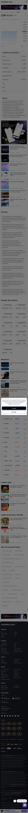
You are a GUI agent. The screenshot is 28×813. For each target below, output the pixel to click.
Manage (14, 412)
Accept (14, 408)
